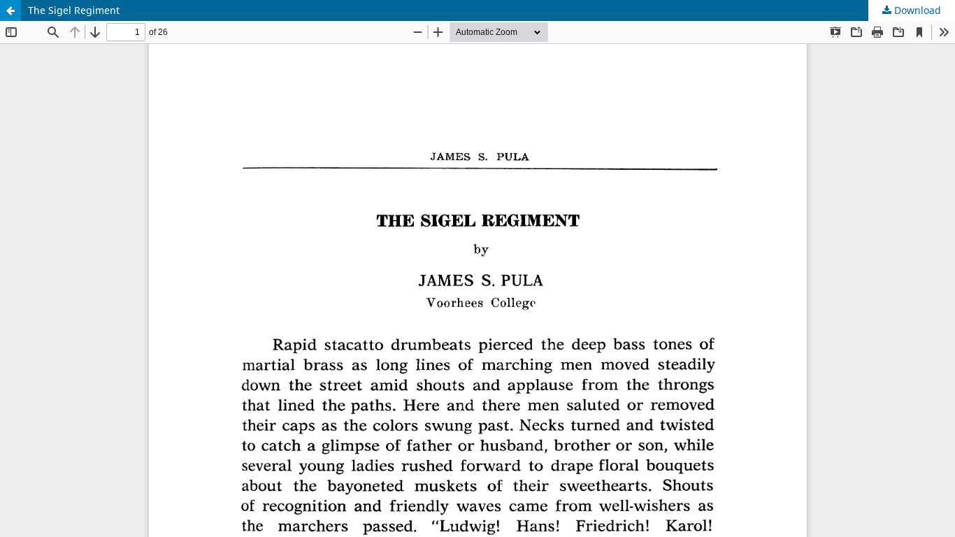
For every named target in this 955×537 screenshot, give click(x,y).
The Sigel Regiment (74, 10)
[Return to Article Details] (10, 10)
